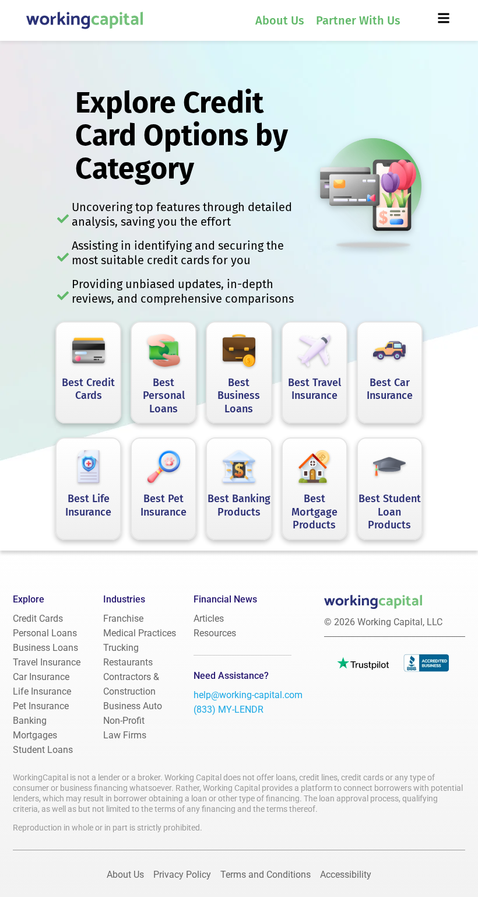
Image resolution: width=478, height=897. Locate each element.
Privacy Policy (182, 874)
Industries (124, 599)
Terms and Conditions (265, 874)
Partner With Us (358, 20)
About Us (279, 20)
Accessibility (345, 874)
